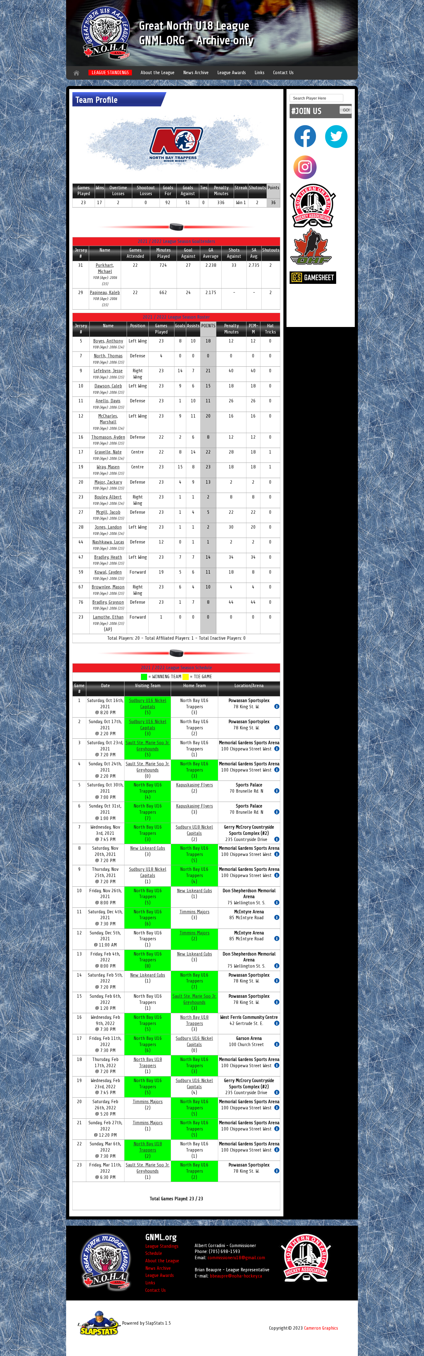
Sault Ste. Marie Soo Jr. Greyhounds (147, 746)
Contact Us (283, 72)
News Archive (196, 72)
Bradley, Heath (108, 557)
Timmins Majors (194, 912)
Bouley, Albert (108, 497)
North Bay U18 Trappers (194, 1020)
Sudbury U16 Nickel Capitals (147, 703)
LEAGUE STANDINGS (110, 72)
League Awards (231, 72)
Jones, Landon (108, 527)
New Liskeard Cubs (147, 848)
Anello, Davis (108, 401)
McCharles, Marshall (108, 419)
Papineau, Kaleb (105, 292)
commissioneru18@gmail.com (236, 1257)
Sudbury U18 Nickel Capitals (194, 830)
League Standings (161, 1246)
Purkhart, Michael (105, 268)
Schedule (153, 1253)
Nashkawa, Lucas (108, 542)
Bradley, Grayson (108, 602)
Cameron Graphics (321, 1328)
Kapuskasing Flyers (194, 785)
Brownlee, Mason (108, 587)
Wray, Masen (108, 467)
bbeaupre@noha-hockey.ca (236, 1276)
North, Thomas (108, 356)
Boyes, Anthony (108, 341)
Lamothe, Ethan (108, 617)
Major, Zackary (108, 482)
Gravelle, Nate (108, 452)
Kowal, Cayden (108, 572)
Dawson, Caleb (108, 386)
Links (259, 72)
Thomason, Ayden (108, 437)
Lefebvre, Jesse (108, 371)
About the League (157, 72)
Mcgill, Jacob (108, 512)
